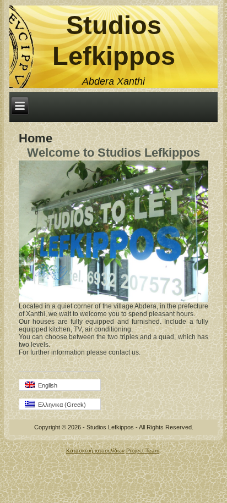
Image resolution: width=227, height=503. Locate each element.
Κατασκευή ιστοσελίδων (95, 450)
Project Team (142, 450)
